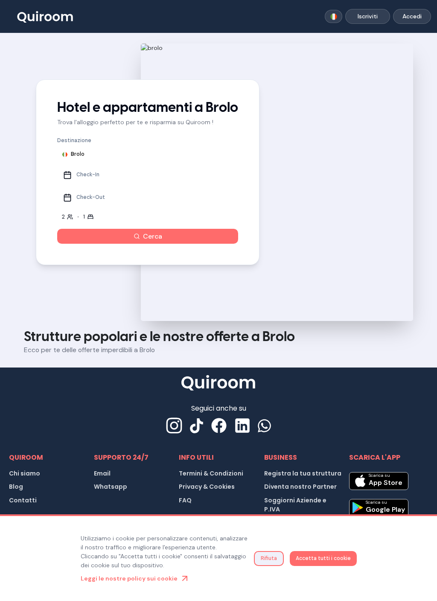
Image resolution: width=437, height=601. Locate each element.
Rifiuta (269, 558)
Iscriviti (368, 16)
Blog (16, 486)
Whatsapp (110, 486)
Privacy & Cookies (207, 486)
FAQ (185, 500)
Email (102, 473)
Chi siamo (24, 473)
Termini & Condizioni (211, 473)
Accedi (412, 16)
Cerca (152, 236)
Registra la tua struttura (302, 473)
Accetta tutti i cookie (323, 558)
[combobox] (333, 16)
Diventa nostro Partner (300, 486)
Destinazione (74, 140)
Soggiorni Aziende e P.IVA (295, 504)
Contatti (23, 500)
